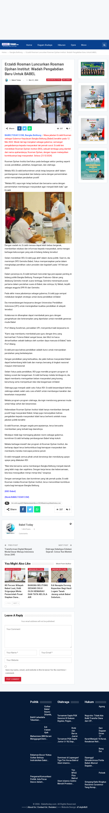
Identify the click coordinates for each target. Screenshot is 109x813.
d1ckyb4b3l (82, 807)
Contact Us (42, 807)
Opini (73, 45)
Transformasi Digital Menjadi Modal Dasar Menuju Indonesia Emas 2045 (19, 552)
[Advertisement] (54, 20)
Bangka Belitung (54, 80)
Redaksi (53, 807)
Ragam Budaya (45, 45)
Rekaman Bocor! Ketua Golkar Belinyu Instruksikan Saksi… (40, 757)
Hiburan (61, 45)
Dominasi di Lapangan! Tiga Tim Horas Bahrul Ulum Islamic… (68, 760)
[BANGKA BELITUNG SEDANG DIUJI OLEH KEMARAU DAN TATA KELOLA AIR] (38, 575)
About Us (32, 807)
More (83, 45)
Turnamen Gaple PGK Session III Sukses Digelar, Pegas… (67, 718)
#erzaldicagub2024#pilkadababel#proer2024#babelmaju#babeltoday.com (36, 503)
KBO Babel (67, 80)
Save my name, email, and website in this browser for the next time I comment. (35, 671)
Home (29, 45)
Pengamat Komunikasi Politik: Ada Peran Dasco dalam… (40, 779)
